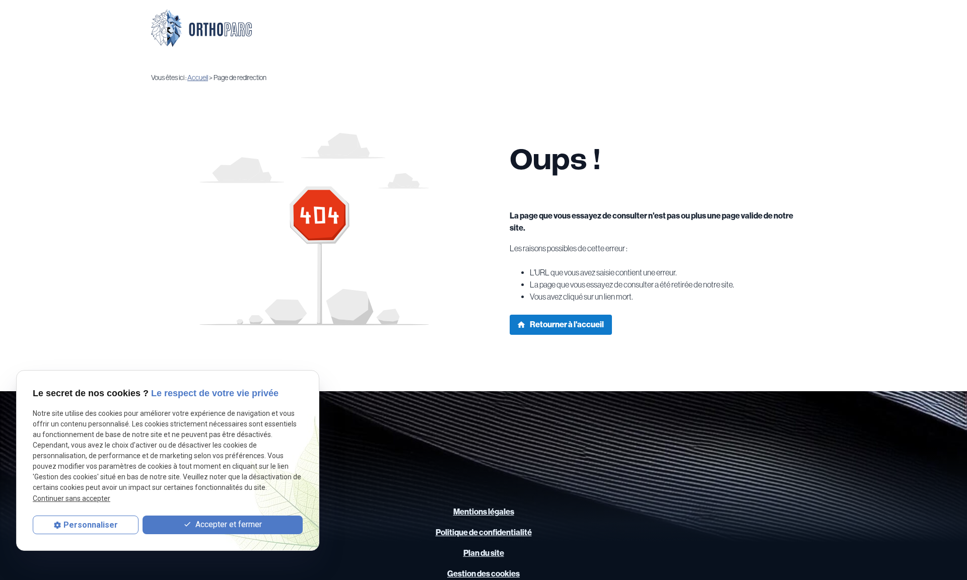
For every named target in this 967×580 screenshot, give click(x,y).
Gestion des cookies (483, 573)
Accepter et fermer (227, 525)
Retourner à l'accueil (560, 324)
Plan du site (483, 553)
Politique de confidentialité (484, 532)
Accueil (197, 78)
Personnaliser (90, 525)
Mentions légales (483, 512)
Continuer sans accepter (71, 498)
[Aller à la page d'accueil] (201, 28)
